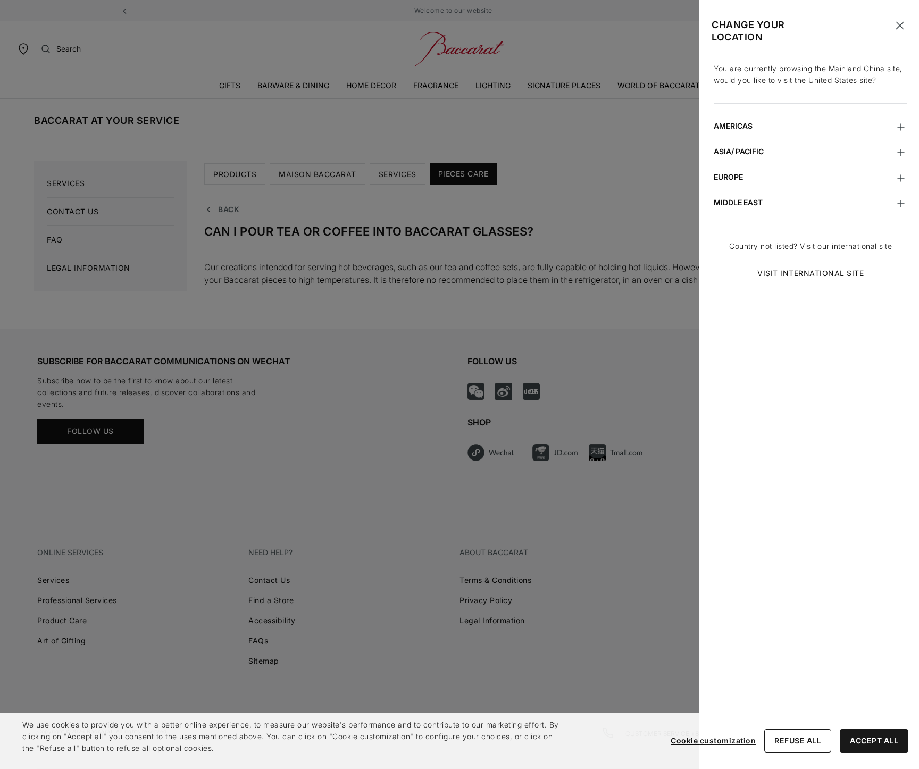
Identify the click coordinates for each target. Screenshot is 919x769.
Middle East (738, 202)
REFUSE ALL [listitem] (797, 740)
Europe (728, 176)
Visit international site (810, 273)
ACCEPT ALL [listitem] (874, 740)
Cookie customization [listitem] (713, 740)
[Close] (899, 25)
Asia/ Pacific (739, 151)
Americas (733, 125)
